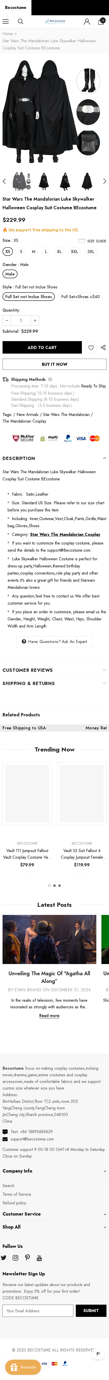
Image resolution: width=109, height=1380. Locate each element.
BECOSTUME (39, 1350)
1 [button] (49, 885)
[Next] (101, 181)
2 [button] (54, 885)
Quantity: (11, 310)
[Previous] (7, 181)
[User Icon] (87, 22)
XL (59, 252)
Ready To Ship (93, 386)
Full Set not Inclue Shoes (28, 297)
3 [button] (59, 885)
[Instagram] (15, 1258)
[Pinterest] (27, 1258)
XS (7, 252)
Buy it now (54, 364)
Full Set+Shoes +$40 (80, 297)
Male (10, 274)
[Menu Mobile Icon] (6, 22)
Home (8, 34)
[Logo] (55, 21)
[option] (54, 112)
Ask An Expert (74, 642)
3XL (90, 252)
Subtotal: (11, 331)
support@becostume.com (32, 1139)
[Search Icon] (25, 21)
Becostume (15, 7)
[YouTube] (39, 1258)
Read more (49, 1016)
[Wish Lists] (91, 347)
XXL (74, 252)
